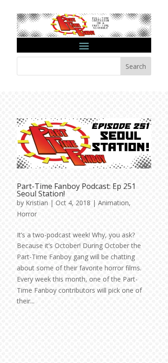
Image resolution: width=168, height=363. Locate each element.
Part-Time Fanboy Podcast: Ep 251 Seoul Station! (76, 190)
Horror (27, 213)
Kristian (37, 202)
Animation (113, 202)
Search (136, 66)
